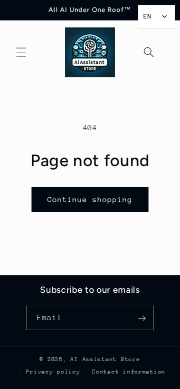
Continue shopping (90, 199)
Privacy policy (53, 372)
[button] (21, 52)
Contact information (129, 372)
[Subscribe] (142, 318)
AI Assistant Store (105, 359)
